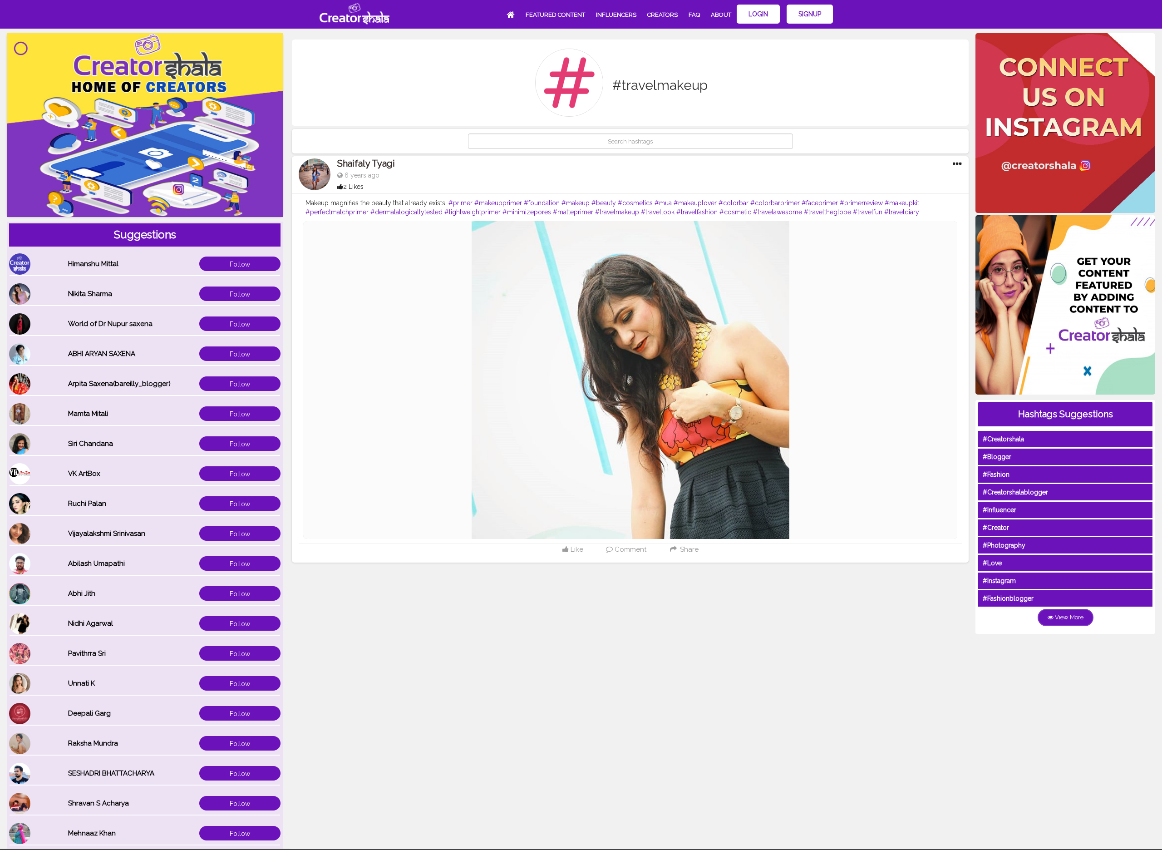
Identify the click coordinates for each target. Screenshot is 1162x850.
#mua (663, 203)
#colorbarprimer (775, 203)
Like (576, 549)
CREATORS (662, 14)
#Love (992, 563)
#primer (460, 203)
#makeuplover (695, 203)
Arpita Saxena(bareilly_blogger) (119, 384)
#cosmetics (635, 203)
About (721, 14)
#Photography (1004, 545)
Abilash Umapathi (96, 563)
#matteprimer (573, 212)
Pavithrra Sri (87, 653)
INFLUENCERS (616, 14)
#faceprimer (820, 203)
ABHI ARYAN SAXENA (101, 354)
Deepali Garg (89, 713)
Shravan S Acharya (98, 803)
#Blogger (997, 456)
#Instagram (999, 580)
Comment (629, 549)
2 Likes (353, 186)
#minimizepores (526, 212)
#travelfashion (697, 212)
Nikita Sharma (90, 294)
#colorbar (733, 203)
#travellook (658, 212)
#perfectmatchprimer (337, 212)
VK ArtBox (84, 473)
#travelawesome (777, 212)
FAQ (694, 14)
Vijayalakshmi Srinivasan (106, 533)
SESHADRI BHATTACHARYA (111, 773)
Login (758, 14)
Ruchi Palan (87, 503)
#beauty (603, 203)
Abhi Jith (81, 593)
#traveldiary (901, 212)
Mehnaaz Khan (92, 833)
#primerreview (861, 203)
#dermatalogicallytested (406, 212)
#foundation (542, 203)
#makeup (575, 203)
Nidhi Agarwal (90, 623)
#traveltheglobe (827, 212)
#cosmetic (735, 212)
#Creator (996, 527)
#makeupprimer (498, 203)
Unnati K (81, 683)
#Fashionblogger (1008, 598)
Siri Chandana (90, 444)
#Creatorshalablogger (1015, 492)
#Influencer (999, 510)
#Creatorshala (1003, 439)
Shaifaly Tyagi (366, 163)
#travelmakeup (617, 212)
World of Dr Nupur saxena (110, 324)
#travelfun (867, 212)
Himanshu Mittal (93, 264)
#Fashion (996, 474)
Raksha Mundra (93, 743)
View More (1068, 617)
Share (688, 549)
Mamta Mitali (88, 414)
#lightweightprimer (472, 212)
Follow (240, 264)
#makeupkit (902, 203)
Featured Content (555, 14)
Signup (809, 14)
